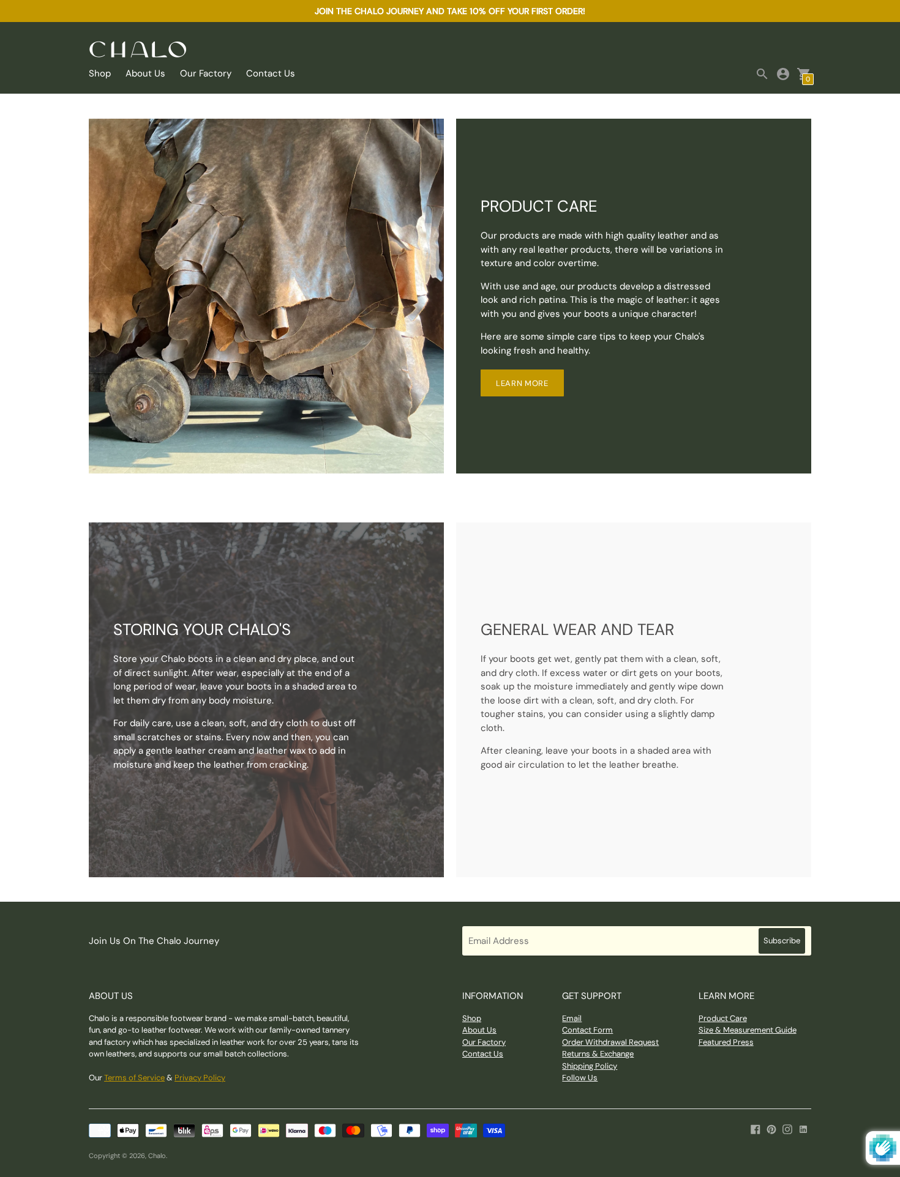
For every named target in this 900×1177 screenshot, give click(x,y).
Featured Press (726, 1042)
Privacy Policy (199, 1077)
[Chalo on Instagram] (787, 1129)
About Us (145, 73)
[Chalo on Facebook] (755, 1129)
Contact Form (587, 1030)
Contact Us (270, 73)
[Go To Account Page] (783, 74)
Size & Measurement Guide (748, 1030)
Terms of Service (134, 1077)
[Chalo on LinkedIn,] (803, 1129)
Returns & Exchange (598, 1054)
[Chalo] (138, 50)
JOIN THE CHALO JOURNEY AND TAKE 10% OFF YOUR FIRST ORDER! (450, 11)
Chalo (157, 1155)
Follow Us (580, 1077)
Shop (100, 73)
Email (572, 1018)
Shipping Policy (589, 1066)
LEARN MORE (522, 383)
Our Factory (205, 73)
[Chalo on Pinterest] (771, 1129)
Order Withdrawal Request (610, 1042)
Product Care (723, 1018)
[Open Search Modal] (762, 74)
